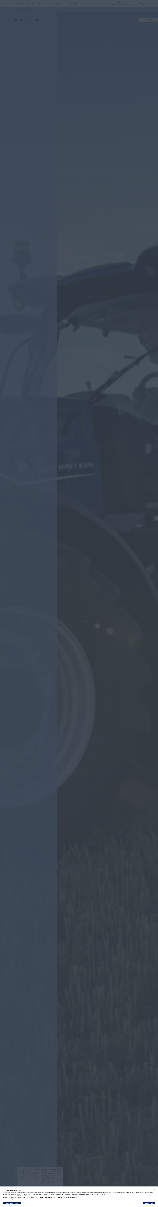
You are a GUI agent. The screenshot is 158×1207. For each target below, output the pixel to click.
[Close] (154, 1190)
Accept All (149, 1203)
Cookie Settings (12, 1203)
